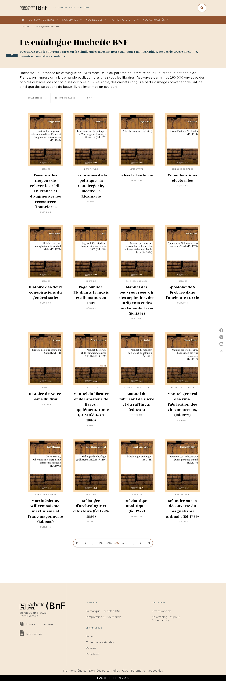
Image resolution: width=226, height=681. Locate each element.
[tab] (23, 20)
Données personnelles (104, 670)
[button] (37, 98)
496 (109, 543)
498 (125, 543)
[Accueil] (33, 8)
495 (101, 543)
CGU (125, 670)
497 (117, 543)
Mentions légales (74, 670)
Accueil (25, 26)
